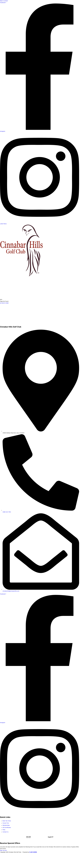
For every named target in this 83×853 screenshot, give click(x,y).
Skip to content (4, 0)
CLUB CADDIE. (33, 852)
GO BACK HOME (4, 303)
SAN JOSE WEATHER (39, 837)
